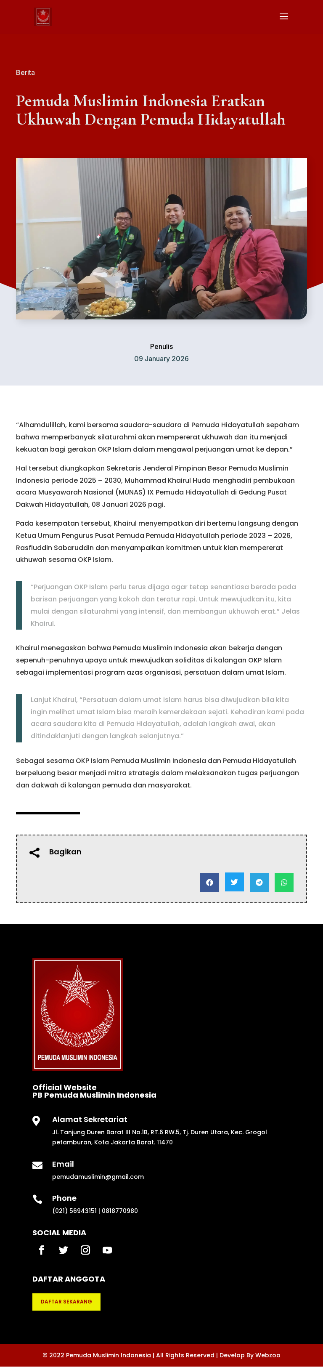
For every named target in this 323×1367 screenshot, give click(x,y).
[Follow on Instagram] (85, 1250)
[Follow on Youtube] (107, 1250)
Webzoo (268, 1355)
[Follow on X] (63, 1250)
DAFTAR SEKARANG (66, 1301)
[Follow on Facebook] (41, 1250)
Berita (25, 72)
